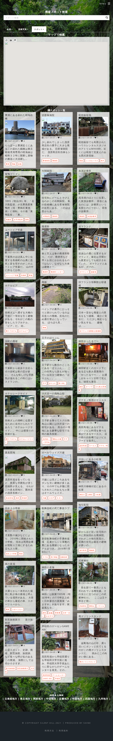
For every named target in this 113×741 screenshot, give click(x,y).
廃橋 (44, 327)
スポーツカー (17, 609)
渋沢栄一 (46, 439)
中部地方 (51, 698)
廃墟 (30, 275)
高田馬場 (46, 675)
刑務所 (8, 219)
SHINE (87, 723)
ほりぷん (52, 383)
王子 (44, 383)
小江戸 (51, 498)
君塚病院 (46, 160)
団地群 (24, 498)
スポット (38, 29)
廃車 (7, 609)
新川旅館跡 (10, 668)
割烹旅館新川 (22, 668)
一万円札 (46, 442)
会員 (9, 29)
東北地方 (25, 698)
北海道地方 (11, 698)
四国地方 (90, 698)
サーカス (92, 446)
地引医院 (83, 550)
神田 (44, 613)
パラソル (100, 606)
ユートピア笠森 (12, 275)
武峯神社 (83, 606)
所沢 (102, 160)
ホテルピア (23, 331)
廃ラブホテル (11, 331)
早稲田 (57, 678)
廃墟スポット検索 (56, 12)
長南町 (23, 275)
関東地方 (38, 698)
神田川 (82, 494)
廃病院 (55, 160)
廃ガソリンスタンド (87, 662)
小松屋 (98, 494)
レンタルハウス (92, 160)
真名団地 (9, 498)
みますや (49, 616)
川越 (44, 498)
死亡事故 (54, 557)
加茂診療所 (91, 216)
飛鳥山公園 (56, 439)
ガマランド (83, 272)
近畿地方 (64, 698)
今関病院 (46, 216)
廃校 (21, 554)
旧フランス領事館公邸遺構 (90, 331)
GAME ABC (47, 678)
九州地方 (103, 698)
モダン (59, 498)
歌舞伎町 (64, 557)
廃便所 (45, 272)
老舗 (50, 613)
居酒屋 (57, 613)
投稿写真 (22, 29)
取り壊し (62, 383)
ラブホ (45, 557)
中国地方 (77, 698)
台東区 (90, 494)
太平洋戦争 (18, 219)
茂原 (17, 498)
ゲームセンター (58, 675)
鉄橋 (20, 164)
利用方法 (49, 730)
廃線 (14, 164)
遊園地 (93, 272)
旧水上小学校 (11, 554)
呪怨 (81, 160)
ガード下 (89, 387)
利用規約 (63, 730)
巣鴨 (27, 219)
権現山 (92, 606)
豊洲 (7, 164)
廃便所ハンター (57, 272)
